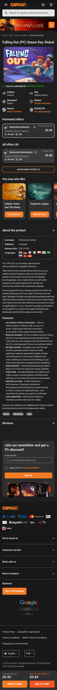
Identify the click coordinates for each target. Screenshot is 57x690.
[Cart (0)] (51, 4)
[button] (28, 131)
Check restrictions (42, 103)
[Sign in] (42, 4)
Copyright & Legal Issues (28, 632)
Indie (29, 414)
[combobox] (28, 12)
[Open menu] (5, 4)
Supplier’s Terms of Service (16, 131)
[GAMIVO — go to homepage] (18, 4)
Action (6, 414)
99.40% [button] (11, 134)
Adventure (18, 414)
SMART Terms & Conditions (34, 638)
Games (18, 35)
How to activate (14, 111)
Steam (24, 35)
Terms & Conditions (30, 468)
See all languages (42, 111)
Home (4, 35)
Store (11, 35)
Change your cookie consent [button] (15, 643)
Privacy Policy (8, 632)
